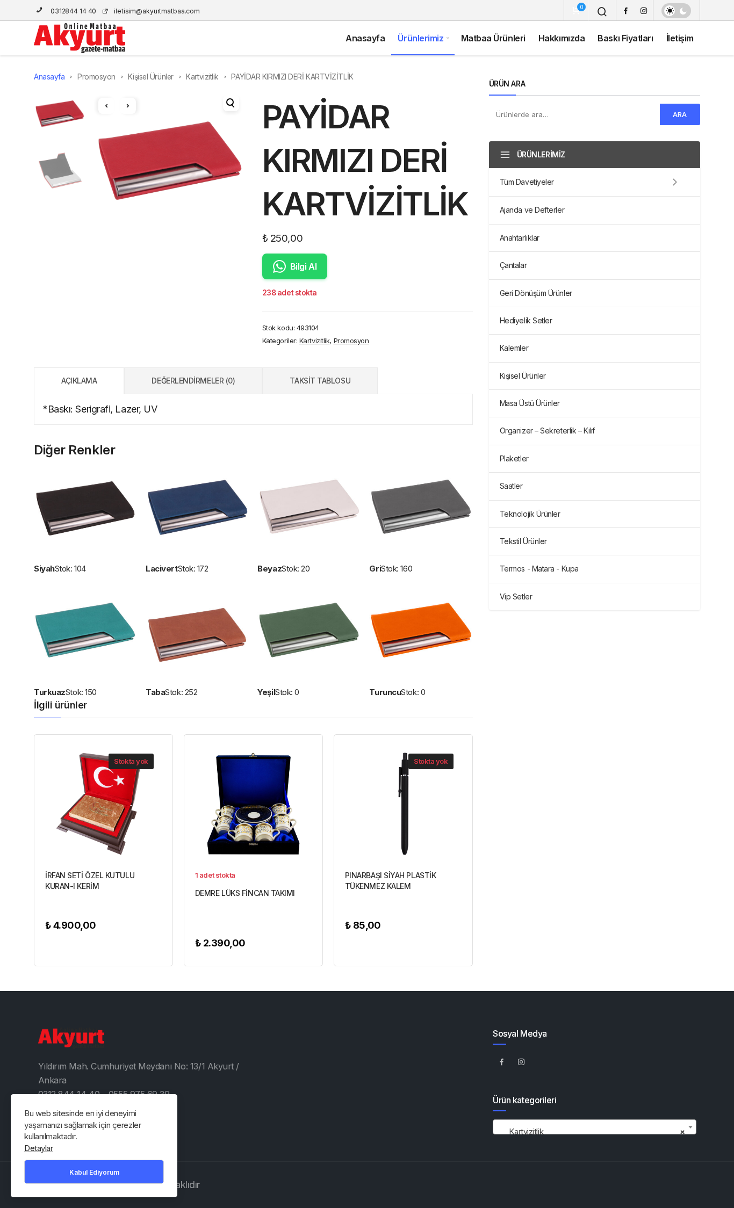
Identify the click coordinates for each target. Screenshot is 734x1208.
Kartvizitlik (202, 77)
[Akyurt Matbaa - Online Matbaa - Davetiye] (79, 38)
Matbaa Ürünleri (493, 38)
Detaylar (38, 1148)
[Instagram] (644, 10)
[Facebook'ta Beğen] (501, 1061)
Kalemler (514, 347)
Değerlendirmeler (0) (193, 380)
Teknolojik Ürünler (530, 513)
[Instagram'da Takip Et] (521, 1061)
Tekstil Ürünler (523, 541)
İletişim (680, 38)
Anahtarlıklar (519, 237)
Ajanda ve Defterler (532, 209)
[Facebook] (625, 10)
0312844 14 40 (72, 11)
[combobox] (594, 1126)
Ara (680, 114)
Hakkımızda (561, 38)
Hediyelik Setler (526, 320)
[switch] (676, 10)
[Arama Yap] (602, 11)
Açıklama (79, 380)
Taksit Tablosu (320, 380)
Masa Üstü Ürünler (530, 403)
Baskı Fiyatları (625, 38)
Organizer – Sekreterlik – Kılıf (547, 430)
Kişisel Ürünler (150, 77)
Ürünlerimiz (420, 38)
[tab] (79, 380)
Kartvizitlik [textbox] (591, 1131)
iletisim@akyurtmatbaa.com (157, 11)
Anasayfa (365, 38)
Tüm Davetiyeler (527, 181)
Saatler (511, 485)
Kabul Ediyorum (94, 1172)
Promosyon (96, 77)
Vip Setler (516, 596)
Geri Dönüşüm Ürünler (536, 293)
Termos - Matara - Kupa (539, 568)
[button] (231, 103)
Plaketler (514, 458)
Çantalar (513, 265)
